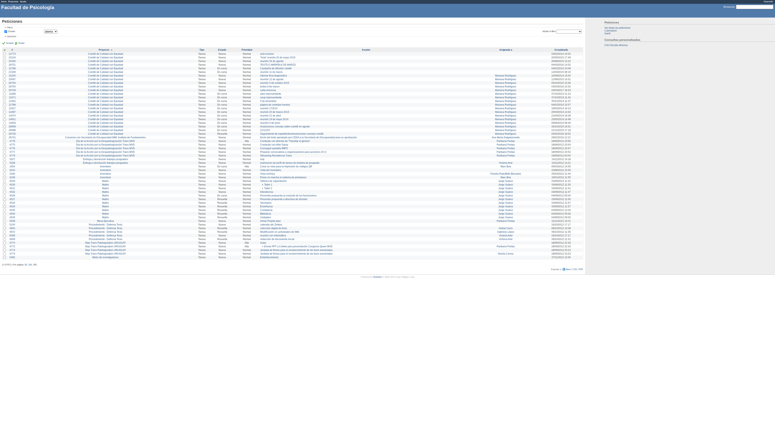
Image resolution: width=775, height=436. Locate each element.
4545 (12, 217)
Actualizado (561, 49)
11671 (12, 97)
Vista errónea (267, 173)
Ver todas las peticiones (617, 27)
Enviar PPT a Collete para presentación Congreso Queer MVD (298, 246)
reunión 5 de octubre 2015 (274, 83)
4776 (12, 148)
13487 (12, 112)
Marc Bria (506, 166)
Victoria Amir (506, 162)
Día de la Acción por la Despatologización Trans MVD (105, 141)
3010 (12, 170)
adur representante (270, 93)
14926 (12, 123)
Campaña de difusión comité (276, 68)
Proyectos (13, 1)
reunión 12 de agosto (272, 79)
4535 (12, 210)
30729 (12, 90)
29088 (12, 130)
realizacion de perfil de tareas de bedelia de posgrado (289, 162)
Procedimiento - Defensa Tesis (105, 224)
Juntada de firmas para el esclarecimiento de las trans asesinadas (296, 250)
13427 (12, 108)
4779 (12, 155)
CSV (575, 269)
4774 (12, 253)
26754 (12, 83)
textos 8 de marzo (270, 86)
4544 (12, 213)
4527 (12, 199)
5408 (12, 221)
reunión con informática (273, 235)
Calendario (610, 30)
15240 (12, 75)
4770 (12, 242)
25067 (12, 79)
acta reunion (267, 53)
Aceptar (10, 43)
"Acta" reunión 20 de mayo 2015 (277, 57)
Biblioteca (265, 213)
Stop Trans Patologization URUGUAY (105, 242)
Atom (568, 269)
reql (262, 159)
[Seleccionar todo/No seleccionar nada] (4, 50)
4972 (12, 232)
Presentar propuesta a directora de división (283, 199)
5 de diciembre (268, 101)
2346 (12, 173)
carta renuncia (268, 90)
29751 (12, 64)
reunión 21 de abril (270, 115)
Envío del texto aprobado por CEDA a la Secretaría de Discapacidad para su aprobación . (309, 137)
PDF (581, 269)
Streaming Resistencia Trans (276, 155)
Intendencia (266, 192)
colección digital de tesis (273, 228)
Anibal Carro (506, 228)
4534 (12, 206)
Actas (263, 242)
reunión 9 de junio (270, 123)
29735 (12, 133)
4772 (12, 246)
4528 (12, 195)
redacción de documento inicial (277, 239)
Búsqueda (729, 6)
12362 (12, 101)
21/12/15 (265, 130)
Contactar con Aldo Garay (274, 144)
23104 (12, 57)
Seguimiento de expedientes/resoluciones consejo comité (292, 133)
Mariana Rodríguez (505, 75)
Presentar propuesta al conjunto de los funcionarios (288, 195)
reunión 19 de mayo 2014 (274, 119)
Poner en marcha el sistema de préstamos (283, 177)
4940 (12, 228)
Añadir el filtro (549, 31)
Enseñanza (266, 206)
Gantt (607, 33)
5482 (12, 257)
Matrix (105, 181)
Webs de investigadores (105, 257)
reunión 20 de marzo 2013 (274, 112)
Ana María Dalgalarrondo (506, 137)
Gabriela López (505, 232)
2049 (12, 177)
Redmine (377, 277)
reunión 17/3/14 (269, 108)
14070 (12, 115)
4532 (12, 192)
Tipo (201, 49)
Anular (21, 43)
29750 (12, 86)
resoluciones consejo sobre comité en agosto (285, 126)
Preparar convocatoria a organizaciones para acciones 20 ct (293, 152)
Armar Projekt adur (270, 221)
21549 (12, 72)
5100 (12, 224)
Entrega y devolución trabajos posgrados (105, 159)
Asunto (366, 49)
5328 (12, 162)
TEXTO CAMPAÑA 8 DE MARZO (278, 64)
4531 (12, 188)
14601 (12, 119)
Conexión (768, 1)
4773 (12, 250)
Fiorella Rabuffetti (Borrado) (505, 173)
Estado (11, 31)
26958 (12, 126)
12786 (12, 68)
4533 (12, 202)
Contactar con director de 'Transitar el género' (285, 141)
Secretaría (265, 202)
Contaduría (266, 210)
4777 (12, 152)
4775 (12, 144)
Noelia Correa (505, 253)
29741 (12, 137)
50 (26, 264)
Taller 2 (268, 188)
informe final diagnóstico (273, 75)
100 (30, 264)
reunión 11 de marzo (271, 72)
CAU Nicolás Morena (616, 45)
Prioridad (247, 49)
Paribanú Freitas (506, 141)
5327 (12, 159)
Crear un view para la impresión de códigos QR (286, 166)
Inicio (4, 1)
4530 (12, 184)
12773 (12, 53)
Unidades (265, 217)
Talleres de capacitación (273, 181)
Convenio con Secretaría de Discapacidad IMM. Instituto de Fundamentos (105, 137)
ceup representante (271, 97)
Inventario (105, 166)
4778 (12, 141)
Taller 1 (268, 184)
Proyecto (104, 49)
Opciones (11, 36)
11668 (12, 93)
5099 (12, 235)
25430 (12, 61)
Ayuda (23, 1)
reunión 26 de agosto (272, 61)
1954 (12, 166)
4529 (12, 181)
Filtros (10, 27)
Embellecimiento (269, 257)
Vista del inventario (270, 170)
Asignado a (505, 49)
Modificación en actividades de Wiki (279, 232)
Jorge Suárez (505, 181)
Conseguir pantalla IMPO (274, 148)
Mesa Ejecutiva (105, 221)
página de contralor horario (275, 104)
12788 (12, 104)
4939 (12, 239)
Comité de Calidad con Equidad (105, 53)
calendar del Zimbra (271, 224)
